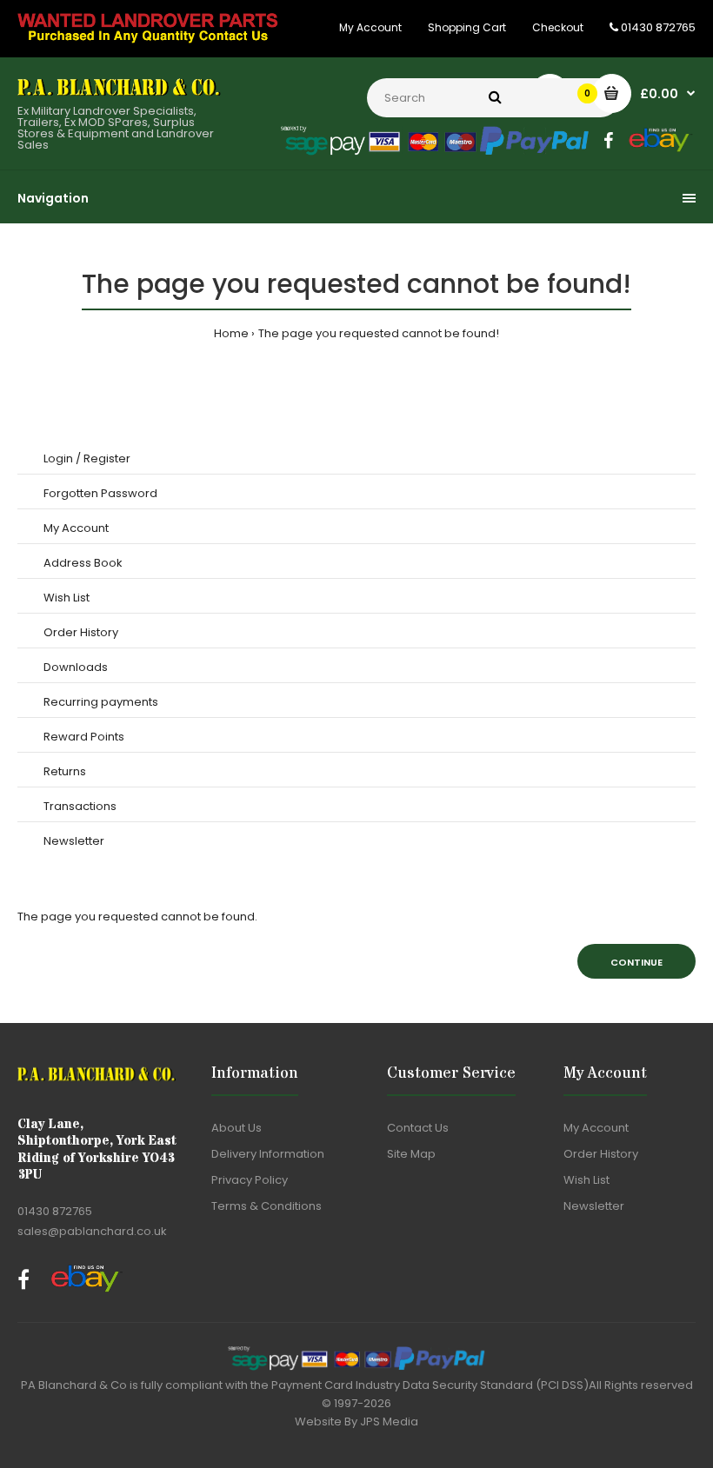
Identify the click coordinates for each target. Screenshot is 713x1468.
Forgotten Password (100, 493)
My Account (370, 27)
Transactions (80, 806)
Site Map (411, 1154)
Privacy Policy (249, 1180)
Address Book (83, 563)
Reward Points (83, 736)
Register (106, 458)
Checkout (557, 27)
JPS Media (389, 1421)
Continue (636, 962)
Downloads (75, 667)
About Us (236, 1127)
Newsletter (73, 841)
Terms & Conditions (266, 1206)
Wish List (66, 597)
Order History (80, 632)
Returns (64, 771)
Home (231, 333)
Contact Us (418, 1127)
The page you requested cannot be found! (378, 333)
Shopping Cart (467, 27)
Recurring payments (100, 702)
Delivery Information (267, 1154)
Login (58, 458)
